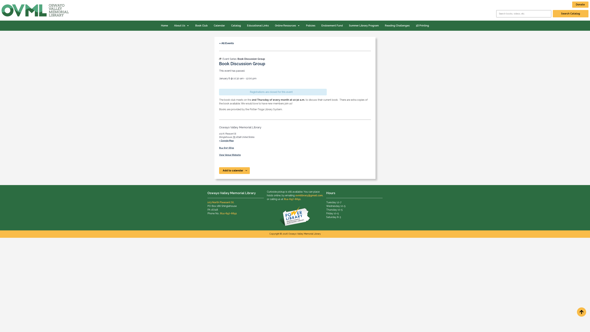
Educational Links (258, 25)
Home (164, 25)
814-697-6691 (226, 148)
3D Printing (422, 25)
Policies (310, 25)
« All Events (226, 43)
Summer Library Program (364, 25)
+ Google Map (226, 140)
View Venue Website (230, 155)
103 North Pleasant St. (220, 202)
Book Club (201, 25)
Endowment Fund (332, 25)
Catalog (236, 25)
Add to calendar (233, 170)
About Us (179, 25)
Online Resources (285, 25)
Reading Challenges (397, 25)
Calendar (219, 25)
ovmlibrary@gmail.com (309, 195)
